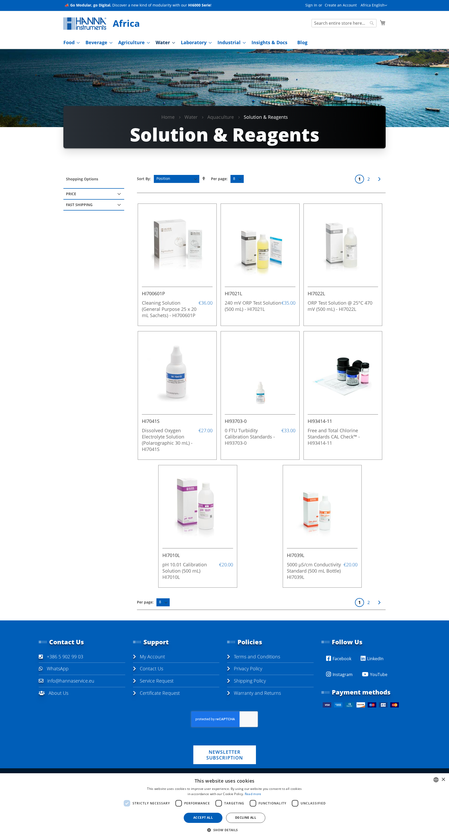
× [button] (443, 780)
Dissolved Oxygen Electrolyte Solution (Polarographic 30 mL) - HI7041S (167, 439)
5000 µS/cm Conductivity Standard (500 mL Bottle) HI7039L (314, 570)
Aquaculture (220, 117)
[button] (374, 5)
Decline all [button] (245, 817)
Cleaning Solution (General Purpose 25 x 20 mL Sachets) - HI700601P (169, 309)
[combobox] (344, 23)
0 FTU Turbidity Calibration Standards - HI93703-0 (250, 436)
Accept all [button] (203, 817)
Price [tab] (71, 193)
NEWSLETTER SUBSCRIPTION (224, 755)
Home (168, 117)
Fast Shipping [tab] (79, 204)
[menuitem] (70, 42)
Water (190, 117)
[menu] (224, 42)
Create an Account (341, 5)
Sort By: (144, 178)
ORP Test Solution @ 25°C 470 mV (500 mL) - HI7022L (340, 306)
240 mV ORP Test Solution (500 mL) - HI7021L (253, 306)
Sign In (311, 5)
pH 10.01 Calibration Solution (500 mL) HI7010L (184, 570)
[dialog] (224, 806)
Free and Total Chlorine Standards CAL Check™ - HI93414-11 (334, 436)
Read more (253, 794)
